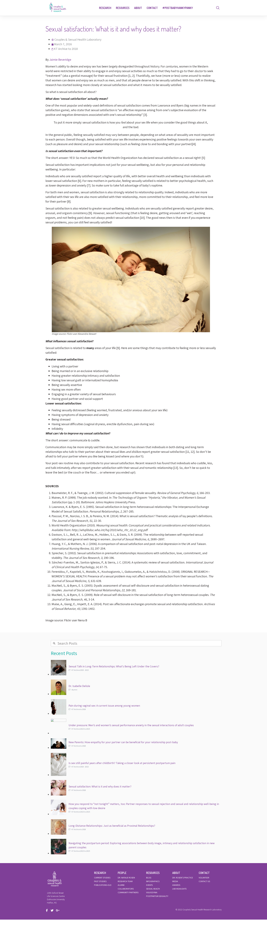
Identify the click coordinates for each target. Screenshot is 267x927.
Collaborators (126, 888)
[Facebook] (47, 910)
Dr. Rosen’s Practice (182, 877)
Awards (176, 885)
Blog (148, 877)
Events (149, 885)
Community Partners (128, 892)
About (138, 8)
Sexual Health (153, 888)
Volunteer (204, 877)
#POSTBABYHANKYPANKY (177, 8)
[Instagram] (58, 910)
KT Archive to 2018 (66, 49)
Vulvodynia (151, 892)
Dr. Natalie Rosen (126, 877)
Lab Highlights (179, 888)
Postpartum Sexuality (157, 896)
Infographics (152, 881)
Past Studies (100, 881)
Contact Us (204, 881)
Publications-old (102, 885)
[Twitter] (53, 910)
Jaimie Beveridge (60, 60)
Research (105, 8)
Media (175, 881)
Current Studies (102, 877)
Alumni (121, 885)
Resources (122, 8)
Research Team (125, 881)
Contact (152, 8)
